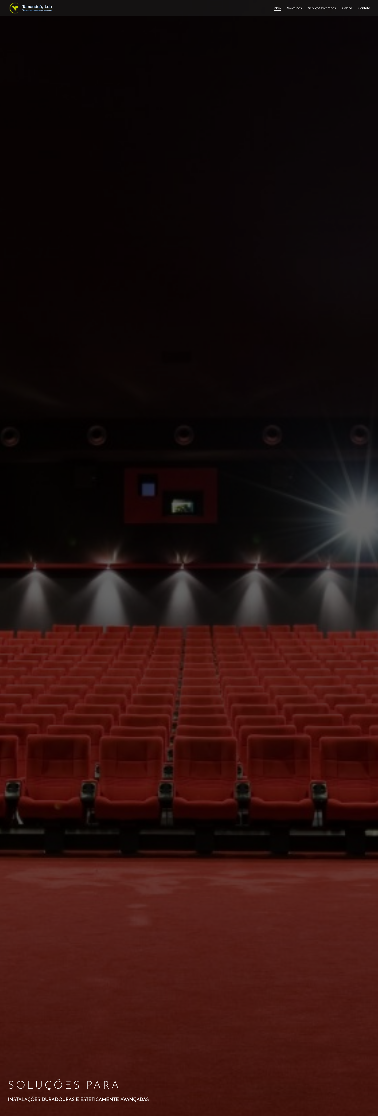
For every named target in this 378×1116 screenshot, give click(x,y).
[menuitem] (278, 8)
